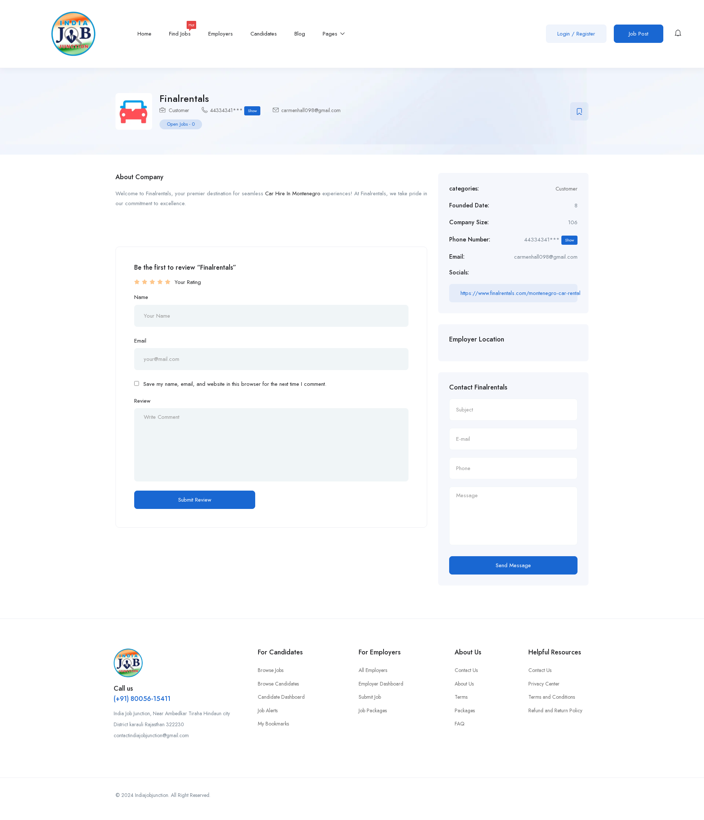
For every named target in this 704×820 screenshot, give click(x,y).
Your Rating (188, 282)
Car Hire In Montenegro (292, 193)
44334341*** (233, 110)
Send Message (513, 565)
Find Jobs (180, 31)
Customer (179, 110)
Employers (220, 34)
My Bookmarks (273, 723)
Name (141, 297)
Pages (331, 34)
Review (142, 401)
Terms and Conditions (551, 697)
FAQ (460, 723)
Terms (461, 697)
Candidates (263, 34)
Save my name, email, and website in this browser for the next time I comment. (234, 384)
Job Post (638, 34)
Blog (299, 34)
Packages (465, 710)
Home (144, 34)
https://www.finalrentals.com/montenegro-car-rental (519, 293)
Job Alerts (268, 710)
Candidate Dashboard (281, 697)
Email (140, 341)
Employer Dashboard (381, 683)
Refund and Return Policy (555, 710)
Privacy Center (544, 683)
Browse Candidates (278, 683)
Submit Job (370, 697)
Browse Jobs (270, 670)
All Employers (373, 670)
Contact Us (466, 670)
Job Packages (373, 710)
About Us (464, 683)
